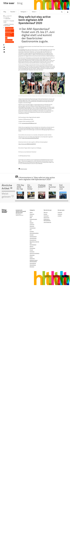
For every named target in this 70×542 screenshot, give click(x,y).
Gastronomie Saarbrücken (8, 31)
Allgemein (6, 24)
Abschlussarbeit (33, 261)
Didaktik (31, 222)
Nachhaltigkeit (33, 244)
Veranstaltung (33, 263)
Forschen (32, 231)
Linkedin (60, 215)
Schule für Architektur (34, 253)
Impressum (46, 215)
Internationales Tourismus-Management (8, 34)
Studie (31, 256)
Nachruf (31, 246)
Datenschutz (46, 217)
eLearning (32, 224)
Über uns (46, 212)
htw (12, 3)
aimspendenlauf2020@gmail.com (29, 123)
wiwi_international (9, 42)
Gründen (31, 234)
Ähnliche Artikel (7, 187)
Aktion (31, 212)
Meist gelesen (8, 195)
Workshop (32, 266)
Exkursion (32, 226)
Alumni (31, 215)
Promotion (32, 251)
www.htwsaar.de (47, 222)
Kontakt (45, 214)
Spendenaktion (8, 40)
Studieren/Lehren (34, 260)
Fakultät (12, 11)
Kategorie (23, 11)
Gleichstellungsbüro (34, 233)
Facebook (60, 212)
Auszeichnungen (33, 219)
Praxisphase (32, 248)
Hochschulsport (33, 236)
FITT (31, 229)
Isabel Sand (7, 18)
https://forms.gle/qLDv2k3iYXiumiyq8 (30, 138)
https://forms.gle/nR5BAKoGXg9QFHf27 (27, 144)
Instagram (60, 214)
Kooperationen (33, 240)
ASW (31, 217)
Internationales (33, 238)
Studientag (32, 258)
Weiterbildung (33, 265)
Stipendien (32, 255)
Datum (34, 11)
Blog (4, 11)
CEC (31, 221)
